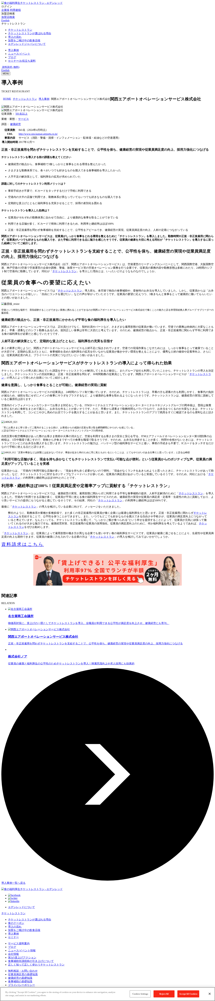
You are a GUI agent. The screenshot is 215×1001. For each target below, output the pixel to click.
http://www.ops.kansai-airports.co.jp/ (38, 133)
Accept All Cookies (188, 994)
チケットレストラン (25, 99)
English (5, 70)
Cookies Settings (140, 994)
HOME (7, 98)
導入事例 (44, 99)
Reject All (164, 994)
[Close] (209, 993)
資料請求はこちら (22, 544)
